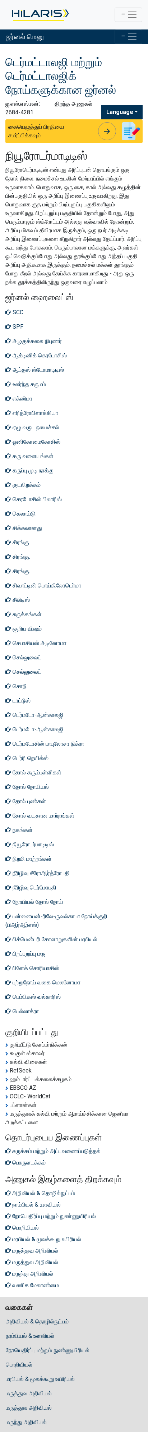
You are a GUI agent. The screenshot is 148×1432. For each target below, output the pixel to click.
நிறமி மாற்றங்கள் (31, 858)
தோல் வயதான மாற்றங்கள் (42, 815)
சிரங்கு (20, 542)
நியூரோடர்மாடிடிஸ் (32, 844)
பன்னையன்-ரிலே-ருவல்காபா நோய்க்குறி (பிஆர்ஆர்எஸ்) (56, 920)
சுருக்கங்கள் (26, 614)
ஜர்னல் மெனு (25, 36)
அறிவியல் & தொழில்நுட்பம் (37, 1321)
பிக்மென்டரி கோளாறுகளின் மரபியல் (54, 939)
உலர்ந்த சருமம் (28, 384)
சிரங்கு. (20, 556)
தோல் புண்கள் (28, 801)
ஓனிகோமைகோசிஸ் (35, 441)
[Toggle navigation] (128, 15)
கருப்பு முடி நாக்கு (32, 470)
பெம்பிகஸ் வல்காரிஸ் (36, 996)
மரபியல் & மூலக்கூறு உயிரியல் (40, 1379)
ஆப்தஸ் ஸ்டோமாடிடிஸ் (37, 369)
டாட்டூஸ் (21, 700)
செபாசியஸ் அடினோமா (38, 643)
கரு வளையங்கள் (32, 456)
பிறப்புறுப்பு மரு (28, 953)
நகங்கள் (22, 830)
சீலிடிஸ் (20, 599)
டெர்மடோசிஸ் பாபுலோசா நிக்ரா (47, 743)
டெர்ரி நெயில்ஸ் (29, 758)
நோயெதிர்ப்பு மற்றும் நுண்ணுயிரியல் (47, 1350)
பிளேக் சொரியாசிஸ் (35, 968)
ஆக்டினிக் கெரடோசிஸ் (39, 355)
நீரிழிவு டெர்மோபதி (33, 887)
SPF (17, 326)
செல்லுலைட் (26, 657)
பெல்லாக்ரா (25, 1011)
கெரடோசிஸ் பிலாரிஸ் (36, 499)
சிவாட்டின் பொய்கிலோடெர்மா (46, 585)
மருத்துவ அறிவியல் (29, 1393)
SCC (17, 312)
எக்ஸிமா (21, 398)
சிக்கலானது (26, 528)
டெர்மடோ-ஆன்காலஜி (37, 715)
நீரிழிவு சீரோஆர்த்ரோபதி (40, 873)
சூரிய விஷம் (26, 628)
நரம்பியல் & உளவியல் (30, 1335)
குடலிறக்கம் (26, 484)
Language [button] (119, 112)
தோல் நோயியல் (30, 786)
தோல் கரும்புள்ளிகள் (36, 772)
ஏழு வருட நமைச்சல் (35, 427)
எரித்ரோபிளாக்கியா (34, 413)
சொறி (19, 686)
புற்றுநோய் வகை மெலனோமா (45, 982)
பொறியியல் (19, 1364)
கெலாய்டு (23, 513)
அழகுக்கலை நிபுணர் (36, 341)
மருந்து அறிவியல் (26, 1422)
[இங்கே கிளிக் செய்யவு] (40, 15)
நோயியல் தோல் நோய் (37, 901)
